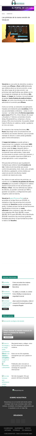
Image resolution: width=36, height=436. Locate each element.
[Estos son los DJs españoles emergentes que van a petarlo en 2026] (6, 358)
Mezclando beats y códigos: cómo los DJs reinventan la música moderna (22, 345)
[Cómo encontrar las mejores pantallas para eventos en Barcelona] (7, 284)
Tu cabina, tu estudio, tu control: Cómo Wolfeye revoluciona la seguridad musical (22, 294)
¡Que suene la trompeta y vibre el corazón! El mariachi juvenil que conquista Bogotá (22, 303)
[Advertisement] (18, 63)
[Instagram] (18, 421)
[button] (3, 2)
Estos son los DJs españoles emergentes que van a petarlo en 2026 (22, 355)
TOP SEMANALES (26, 430)
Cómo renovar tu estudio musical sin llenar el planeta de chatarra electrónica (18, 333)
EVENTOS (9, 13)
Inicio (3, 13)
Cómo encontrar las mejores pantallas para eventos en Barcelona (21, 285)
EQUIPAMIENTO (8, 337)
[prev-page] (3, 310)
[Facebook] (13, 421)
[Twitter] (23, 421)
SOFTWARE (8, 430)
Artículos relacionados (10, 277)
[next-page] (6, 310)
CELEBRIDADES (8, 428)
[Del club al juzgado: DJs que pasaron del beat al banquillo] (6, 381)
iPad (21, 198)
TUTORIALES (16, 430)
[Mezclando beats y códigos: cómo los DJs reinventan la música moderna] (6, 350)
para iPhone (14, 198)
